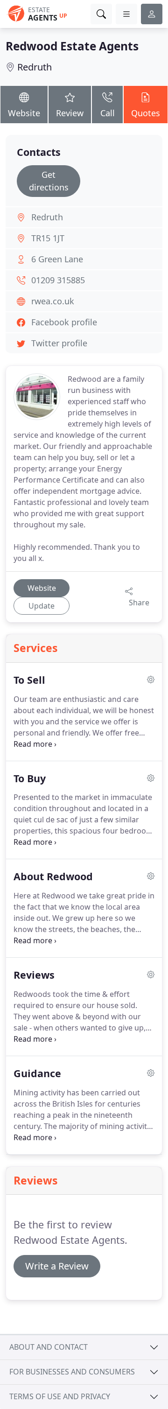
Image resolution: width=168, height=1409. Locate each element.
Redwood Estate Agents (72, 46)
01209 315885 (58, 280)
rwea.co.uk (52, 301)
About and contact (48, 1347)
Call (107, 113)
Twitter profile (59, 343)
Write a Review (57, 1266)
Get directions (49, 181)
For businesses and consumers (72, 1372)
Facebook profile (64, 322)
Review (70, 113)
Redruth (34, 67)
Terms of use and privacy (59, 1396)
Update (41, 606)
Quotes (145, 113)
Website (24, 113)
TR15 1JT (47, 238)
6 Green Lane (57, 259)
